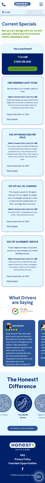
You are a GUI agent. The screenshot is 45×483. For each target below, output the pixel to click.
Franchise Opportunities (22, 463)
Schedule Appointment (22, 69)
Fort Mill (7, 12)
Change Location (34, 12)
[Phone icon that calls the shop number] (4, 5)
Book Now (39, 476)
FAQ (22, 455)
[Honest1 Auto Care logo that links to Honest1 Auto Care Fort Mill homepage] (22, 5)
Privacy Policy (23, 459)
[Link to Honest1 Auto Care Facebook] (22, 469)
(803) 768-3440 (23, 61)
